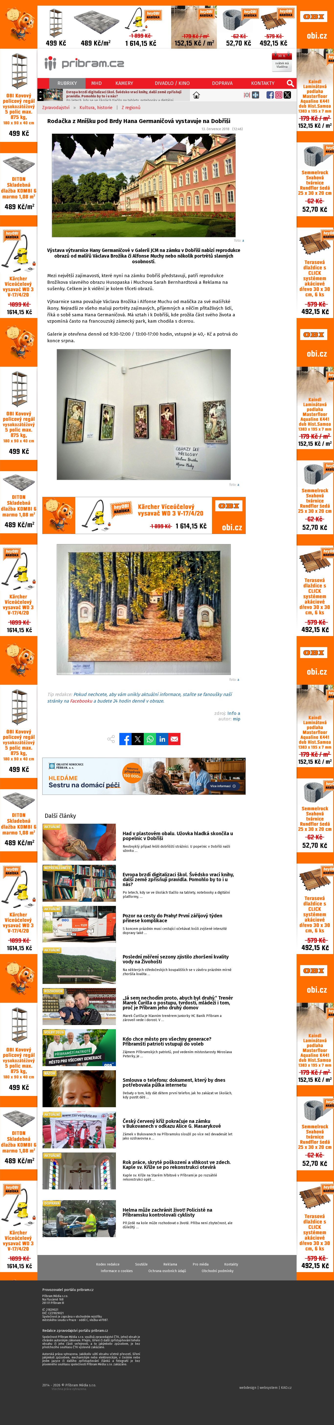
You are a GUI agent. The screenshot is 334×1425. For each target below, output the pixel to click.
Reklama (170, 1264)
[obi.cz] (143, 516)
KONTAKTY (263, 83)
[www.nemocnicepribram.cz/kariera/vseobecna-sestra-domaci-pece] (143, 777)
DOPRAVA (222, 83)
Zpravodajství (56, 107)
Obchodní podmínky (218, 1271)
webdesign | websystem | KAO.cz (265, 1388)
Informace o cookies (117, 1271)
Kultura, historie (95, 107)
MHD (96, 83)
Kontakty (231, 1264)
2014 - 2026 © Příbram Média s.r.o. (69, 1387)
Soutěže (141, 1264)
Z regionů (131, 107)
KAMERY (124, 83)
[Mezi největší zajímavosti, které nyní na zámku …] (143, 415)
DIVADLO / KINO (172, 83)
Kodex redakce (108, 1264)
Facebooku (81, 701)
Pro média (201, 1264)
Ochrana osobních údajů (167, 1271)
